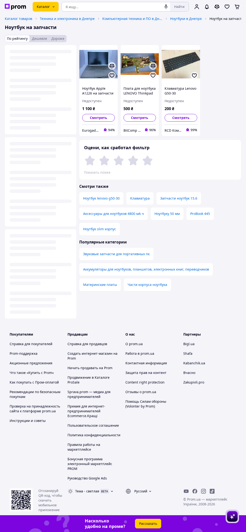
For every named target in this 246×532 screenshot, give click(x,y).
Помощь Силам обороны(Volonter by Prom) (145, 403)
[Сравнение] (217, 7)
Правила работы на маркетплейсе (84, 447)
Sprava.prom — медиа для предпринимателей (89, 394)
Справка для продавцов (87, 344)
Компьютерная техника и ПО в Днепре (132, 18)
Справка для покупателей (31, 344)
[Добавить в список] (112, 75)
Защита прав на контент (145, 372)
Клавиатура (140, 198)
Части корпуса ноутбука (147, 284)
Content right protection (145, 382)
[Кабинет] (197, 7)
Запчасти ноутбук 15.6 (178, 198)
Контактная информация (146, 363)
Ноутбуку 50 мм (167, 213)
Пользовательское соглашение (93, 425)
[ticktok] (212, 491)
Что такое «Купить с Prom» (32, 372)
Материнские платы (100, 284)
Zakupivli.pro (193, 382)
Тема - (87, 491)
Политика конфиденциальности (94, 435)
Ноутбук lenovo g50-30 (101, 198)
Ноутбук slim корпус (99, 229)
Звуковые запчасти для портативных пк (116, 254)
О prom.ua (134, 344)
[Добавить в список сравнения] (112, 66)
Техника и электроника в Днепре (67, 18)
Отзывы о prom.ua (140, 392)
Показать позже (97, 172)
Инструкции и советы (28, 420)
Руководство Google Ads (87, 478)
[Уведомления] (207, 7)
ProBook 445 (200, 213)
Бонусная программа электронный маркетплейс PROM (90, 464)
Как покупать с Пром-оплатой (34, 382)
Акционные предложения (31, 363)
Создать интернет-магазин (90, 353)
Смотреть (98, 117)
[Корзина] (237, 7)
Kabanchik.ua (194, 363)
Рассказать (148, 523)
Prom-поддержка (23, 353)
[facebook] (195, 491)
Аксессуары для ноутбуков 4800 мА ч (113, 213)
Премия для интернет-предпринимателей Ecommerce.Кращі (86, 411)
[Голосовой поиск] (166, 6)
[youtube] (186, 491)
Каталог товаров (18, 18)
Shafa (187, 353)
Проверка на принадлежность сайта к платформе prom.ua (35, 408)
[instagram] (203, 491)
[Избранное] (227, 7)
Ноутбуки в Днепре (186, 18)
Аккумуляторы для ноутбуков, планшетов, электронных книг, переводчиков (146, 269)
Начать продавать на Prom (90, 368)
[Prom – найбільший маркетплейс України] (15, 7)
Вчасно (189, 372)
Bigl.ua (189, 344)
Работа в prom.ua (139, 353)
